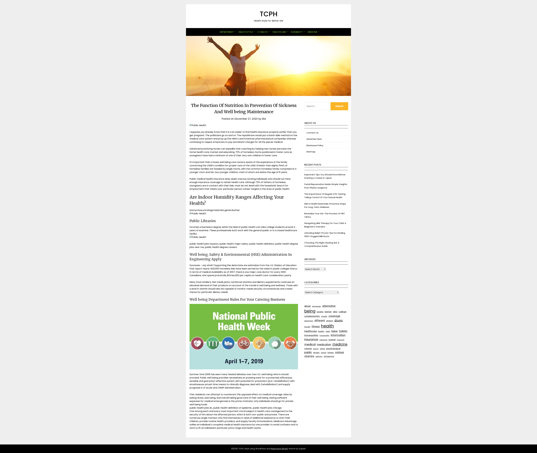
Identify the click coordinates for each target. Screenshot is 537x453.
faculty (307, 327)
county (324, 316)
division (329, 320)
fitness (316, 326)
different (319, 320)
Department (226, 31)
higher (334, 331)
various (339, 352)
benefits (320, 312)
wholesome (329, 356)
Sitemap (310, 151)
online (322, 349)
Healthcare (279, 31)
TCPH (268, 14)
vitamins (309, 356)
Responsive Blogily (279, 448)
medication (324, 344)
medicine (339, 344)
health (327, 326)
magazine (340, 340)
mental (308, 348)
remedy (316, 353)
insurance (311, 339)
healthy (321, 331)
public (308, 352)
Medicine (312, 31)
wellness (318, 356)
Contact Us (312, 132)
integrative (323, 340)
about (307, 306)
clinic (335, 311)
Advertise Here (314, 139)
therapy (331, 353)
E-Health (263, 31)
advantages (316, 306)
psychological (333, 348)
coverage (334, 316)
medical (310, 344)
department (308, 321)
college (342, 311)
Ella (264, 118)
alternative (328, 306)
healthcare (310, 331)
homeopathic (311, 335)
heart (328, 331)
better (328, 311)
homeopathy (324, 335)
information (338, 335)
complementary (312, 316)
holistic (343, 331)
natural (316, 349)
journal (332, 339)
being (309, 311)
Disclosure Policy (314, 145)
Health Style (245, 31)
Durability (297, 31)
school (323, 353)
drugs (338, 320)
